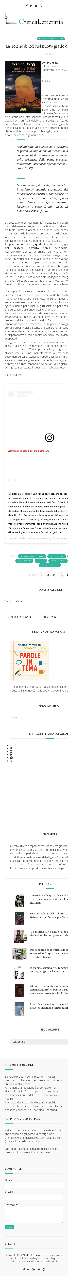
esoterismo (24, 561)
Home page (50, 617)
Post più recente (21, 617)
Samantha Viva (49, 565)
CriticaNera (57, 556)
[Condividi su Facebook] (41, 575)
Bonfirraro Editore (51, 39)
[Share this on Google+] (54, 575)
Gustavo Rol (58, 561)
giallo (41, 561)
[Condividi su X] (48, 575)
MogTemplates (34, 1255)
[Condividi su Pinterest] (61, 575)
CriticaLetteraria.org (40, 538)
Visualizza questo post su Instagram (28, 450)
